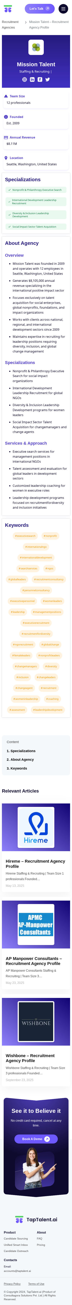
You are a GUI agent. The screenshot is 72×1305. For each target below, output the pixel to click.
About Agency (22, 760)
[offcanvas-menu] (63, 9)
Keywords (19, 768)
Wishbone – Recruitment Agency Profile (30, 1058)
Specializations (23, 751)
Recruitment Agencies (10, 24)
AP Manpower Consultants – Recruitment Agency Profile (34, 961)
